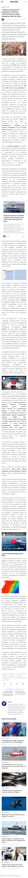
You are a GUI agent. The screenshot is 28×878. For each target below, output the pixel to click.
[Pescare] (14, 1)
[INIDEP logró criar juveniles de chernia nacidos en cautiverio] (14, 804)
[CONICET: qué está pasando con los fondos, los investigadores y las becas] (14, 854)
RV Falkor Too (19, 675)
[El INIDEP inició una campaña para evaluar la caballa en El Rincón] (14, 779)
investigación (5, 675)
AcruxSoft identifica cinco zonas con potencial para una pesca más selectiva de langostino (14, 766)
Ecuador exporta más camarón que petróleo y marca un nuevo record (20, 693)
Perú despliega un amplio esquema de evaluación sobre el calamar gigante (13, 741)
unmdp (7, 680)
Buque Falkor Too (11, 673)
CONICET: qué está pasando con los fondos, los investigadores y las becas (13, 865)
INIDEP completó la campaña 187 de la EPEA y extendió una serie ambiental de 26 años (13, 840)
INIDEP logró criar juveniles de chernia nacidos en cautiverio (13, 815)
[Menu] (2, 1)
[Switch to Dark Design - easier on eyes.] (26, 1)
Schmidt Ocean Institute (7, 677)
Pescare (8, 19)
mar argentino (12, 675)
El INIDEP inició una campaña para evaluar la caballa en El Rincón (12, 791)
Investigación (5, 7)
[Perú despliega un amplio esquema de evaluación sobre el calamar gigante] (14, 729)
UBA (3, 680)
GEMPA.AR (23, 673)
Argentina (4, 673)
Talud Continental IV (21, 677)
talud (14, 677)
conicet (18, 673)
